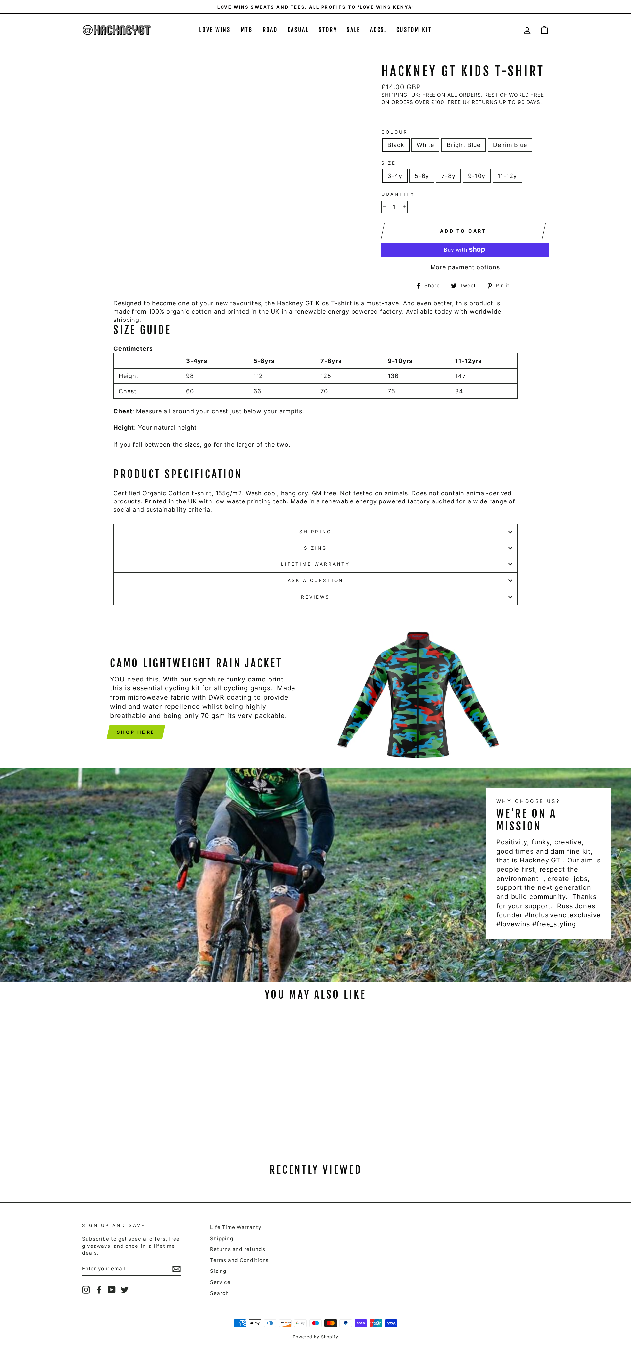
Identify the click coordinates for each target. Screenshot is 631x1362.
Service (220, 1282)
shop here (136, 732)
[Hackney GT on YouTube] (112, 1290)
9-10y (476, 175)
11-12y (507, 175)
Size (388, 163)
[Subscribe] (176, 1268)
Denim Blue (510, 144)
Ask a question (316, 580)
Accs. (378, 29)
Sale (353, 29)
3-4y (394, 175)
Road (270, 29)
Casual (298, 29)
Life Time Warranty (235, 1227)
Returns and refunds (237, 1249)
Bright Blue (463, 144)
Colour (394, 132)
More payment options (465, 267)
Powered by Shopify (315, 1336)
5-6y (422, 175)
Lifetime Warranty (315, 564)
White (425, 144)
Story (328, 29)
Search (219, 1293)
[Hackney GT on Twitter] (125, 1290)
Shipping (315, 531)
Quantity (398, 194)
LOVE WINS (214, 29)
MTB (247, 29)
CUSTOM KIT (414, 29)
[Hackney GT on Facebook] (99, 1290)
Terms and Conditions (239, 1260)
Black (395, 144)
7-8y (448, 175)
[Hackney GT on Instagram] (86, 1290)
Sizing (315, 548)
